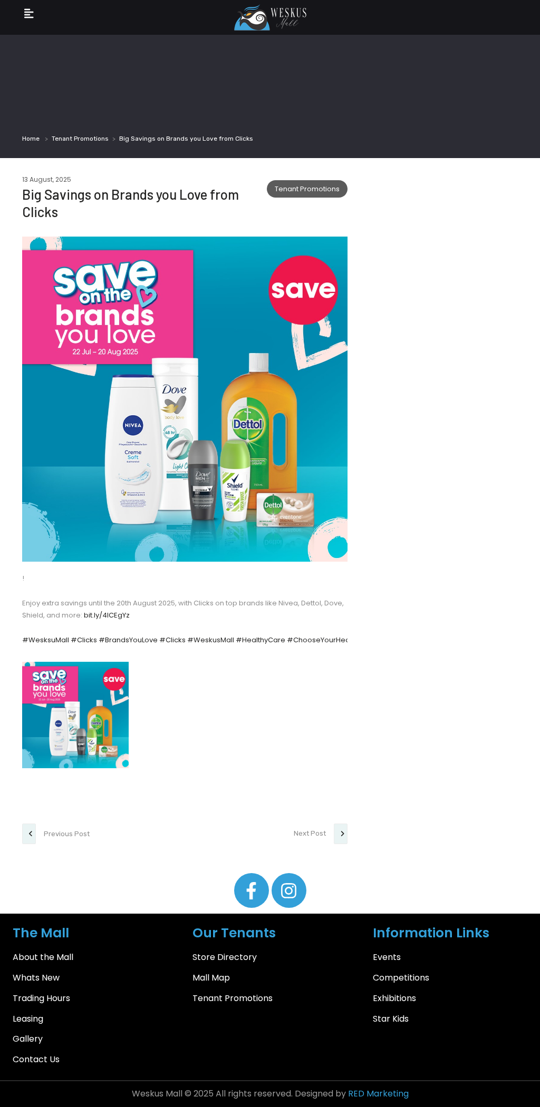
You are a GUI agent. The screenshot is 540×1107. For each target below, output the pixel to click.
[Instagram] (289, 890)
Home (31, 138)
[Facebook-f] (251, 890)
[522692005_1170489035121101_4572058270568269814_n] (75, 715)
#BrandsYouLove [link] (128, 640)
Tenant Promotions (80, 138)
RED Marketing (378, 1094)
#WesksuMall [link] (45, 640)
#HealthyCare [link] (260, 640)
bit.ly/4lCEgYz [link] (107, 615)
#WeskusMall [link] (210, 640)
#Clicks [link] (84, 640)
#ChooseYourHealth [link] (322, 640)
